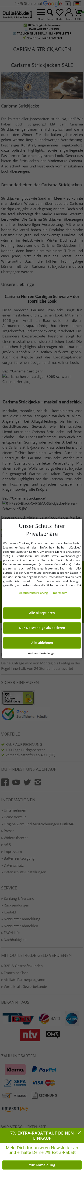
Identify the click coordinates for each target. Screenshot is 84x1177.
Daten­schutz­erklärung (34, 593)
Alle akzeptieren (42, 613)
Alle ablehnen (42, 643)
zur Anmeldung (42, 1165)
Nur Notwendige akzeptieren (42, 628)
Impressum (59, 593)
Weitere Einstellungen (42, 653)
